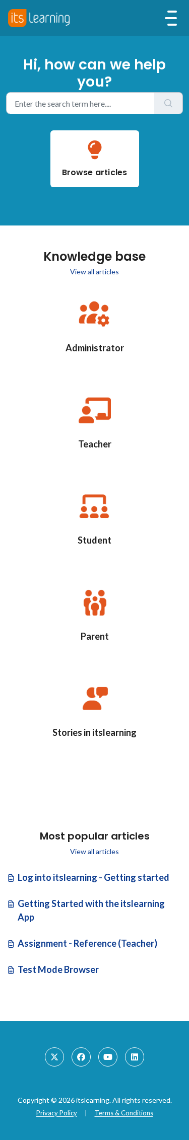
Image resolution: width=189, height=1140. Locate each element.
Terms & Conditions (124, 1113)
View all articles (94, 271)
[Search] (168, 103)
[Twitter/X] (54, 1057)
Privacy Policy (56, 1113)
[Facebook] (81, 1057)
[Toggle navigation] (171, 18)
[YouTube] (107, 1057)
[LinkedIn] (134, 1057)
